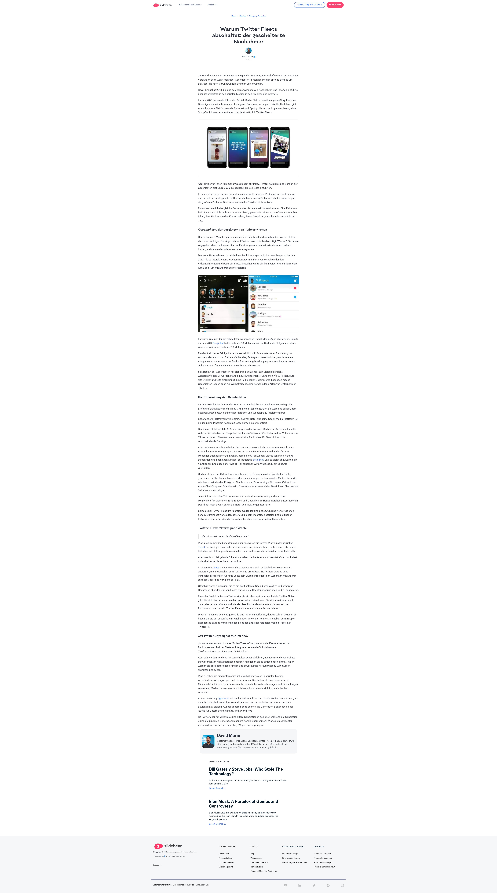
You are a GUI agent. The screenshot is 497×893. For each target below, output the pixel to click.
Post (216, 567)
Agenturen (223, 698)
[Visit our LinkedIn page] (300, 887)
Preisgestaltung (225, 858)
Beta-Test (258, 460)
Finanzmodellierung (291, 858)
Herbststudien (256, 867)
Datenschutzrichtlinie (162, 885)
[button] (190, 5)
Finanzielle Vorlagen (323, 858)
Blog (252, 854)
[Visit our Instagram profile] (342, 887)
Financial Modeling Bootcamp (263, 871)
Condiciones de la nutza (183, 885)
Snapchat (218, 343)
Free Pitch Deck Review (324, 867)
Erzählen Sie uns (226, 862)
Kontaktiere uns (202, 885)
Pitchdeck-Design (290, 854)
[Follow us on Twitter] (314, 887)
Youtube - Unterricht (259, 862)
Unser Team (224, 854)
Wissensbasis (256, 858)
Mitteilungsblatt (226, 867)
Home (233, 16)
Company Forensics (257, 16)
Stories (243, 16)
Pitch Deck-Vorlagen (323, 862)
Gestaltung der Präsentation (294, 862)
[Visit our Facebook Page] (328, 887)
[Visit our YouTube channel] (285, 887)
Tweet (201, 547)
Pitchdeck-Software (322, 854)
